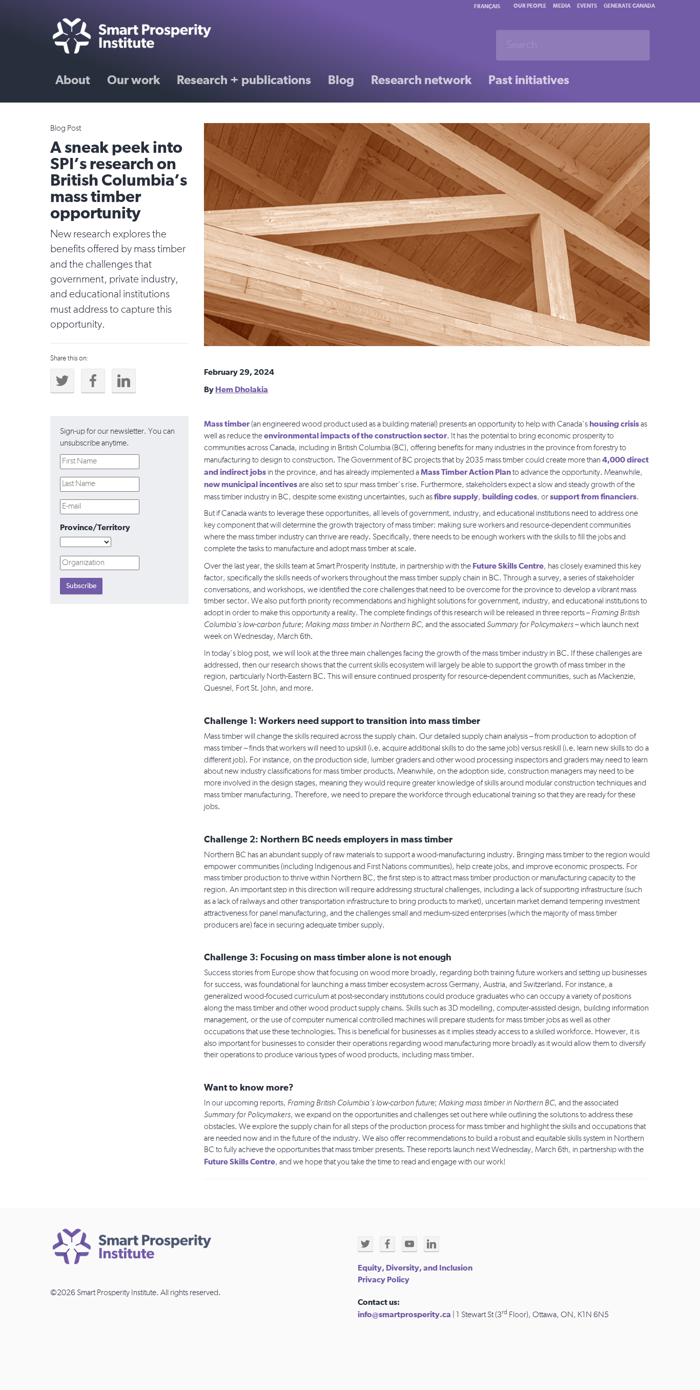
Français (487, 6)
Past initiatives (528, 80)
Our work (133, 80)
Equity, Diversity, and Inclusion (415, 1268)
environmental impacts (307, 436)
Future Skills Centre (508, 566)
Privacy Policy (383, 1280)
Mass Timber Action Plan (466, 472)
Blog (341, 80)
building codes (509, 497)
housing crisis (614, 424)
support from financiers (593, 497)
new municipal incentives (250, 484)
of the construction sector (398, 436)
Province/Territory (95, 527)
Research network (421, 80)
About (72, 80)
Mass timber (227, 424)
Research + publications (244, 80)
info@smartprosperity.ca (404, 1315)
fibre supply (456, 497)
